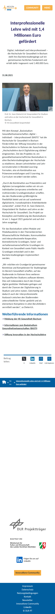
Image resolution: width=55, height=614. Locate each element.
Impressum (27, 586)
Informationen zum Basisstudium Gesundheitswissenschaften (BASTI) (19, 327)
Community (32, 7)
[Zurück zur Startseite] (27, 2)
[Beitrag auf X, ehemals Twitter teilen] (24, 359)
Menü (47, 7)
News (10, 382)
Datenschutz (27, 589)
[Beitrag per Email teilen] (41, 359)
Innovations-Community (28, 572)
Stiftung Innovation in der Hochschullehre (25, 334)
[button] (49, 359)
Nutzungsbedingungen (27, 593)
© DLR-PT (27, 610)
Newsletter (27, 600)
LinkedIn (27, 607)
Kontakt (27, 596)
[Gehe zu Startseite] (4, 382)
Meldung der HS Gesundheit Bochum (22, 318)
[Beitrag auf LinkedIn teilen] (32, 359)
